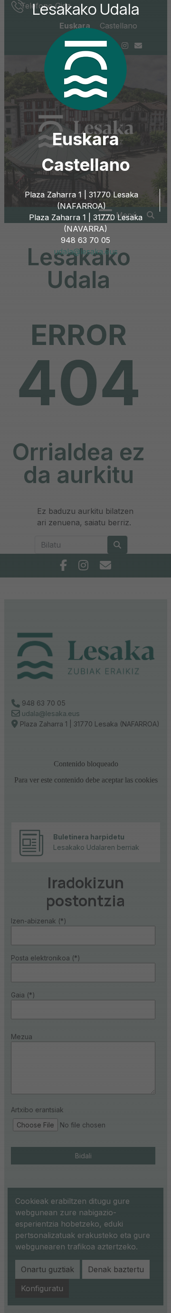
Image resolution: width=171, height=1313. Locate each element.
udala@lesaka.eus (86, 251)
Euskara (85, 139)
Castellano (85, 164)
